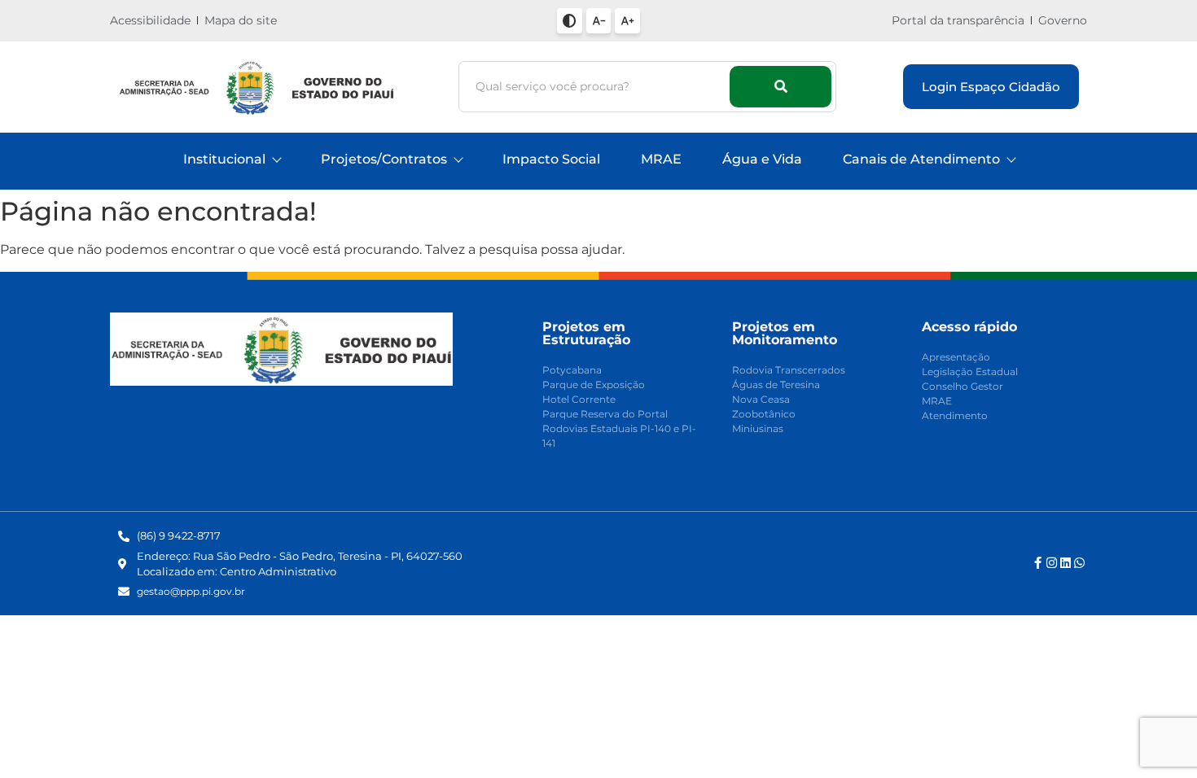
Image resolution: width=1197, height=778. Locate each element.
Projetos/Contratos (384, 159)
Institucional (224, 159)
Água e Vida (762, 159)
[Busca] (780, 86)
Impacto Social (551, 159)
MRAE (661, 159)
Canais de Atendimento (921, 159)
